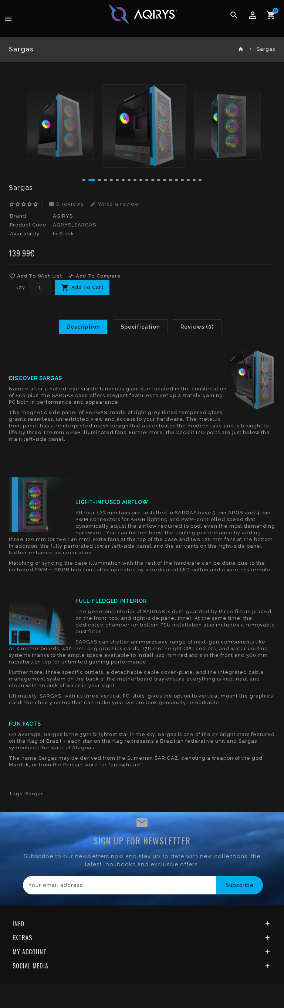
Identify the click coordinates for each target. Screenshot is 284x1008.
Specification (140, 327)
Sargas (34, 793)
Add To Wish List (35, 276)
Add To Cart (87, 287)
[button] (83, 180)
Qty (20, 287)
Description (83, 327)
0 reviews (66, 204)
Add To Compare (94, 276)
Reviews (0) (197, 327)
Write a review (114, 204)
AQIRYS (63, 216)
